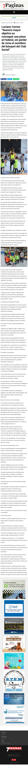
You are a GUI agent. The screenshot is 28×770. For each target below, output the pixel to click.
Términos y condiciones (6, 743)
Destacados (10, 22)
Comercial (3, 739)
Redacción (3, 734)
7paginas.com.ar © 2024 (14, 762)
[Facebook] (15, 760)
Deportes (3, 22)
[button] (14, 12)
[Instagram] (13, 760)
